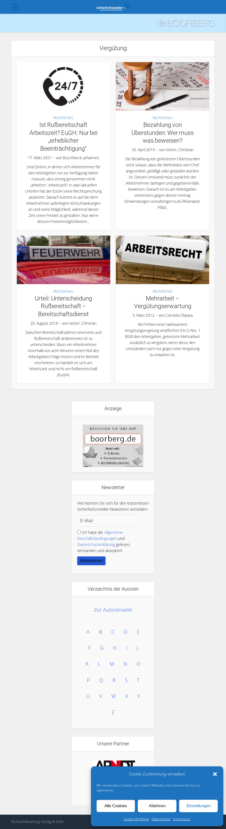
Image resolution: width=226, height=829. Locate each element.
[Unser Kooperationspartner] (114, 766)
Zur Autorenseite (113, 609)
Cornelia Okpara (179, 315)
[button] (215, 774)
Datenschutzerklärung (96, 544)
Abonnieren (91, 560)
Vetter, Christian (179, 149)
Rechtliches (63, 118)
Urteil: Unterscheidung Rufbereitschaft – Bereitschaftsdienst (63, 306)
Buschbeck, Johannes (81, 157)
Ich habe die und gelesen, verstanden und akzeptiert (103, 541)
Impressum (181, 819)
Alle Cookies (115, 805)
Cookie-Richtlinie (136, 819)
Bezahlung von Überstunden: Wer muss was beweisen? (162, 132)
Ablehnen (157, 805)
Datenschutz (161, 819)
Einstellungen (199, 805)
